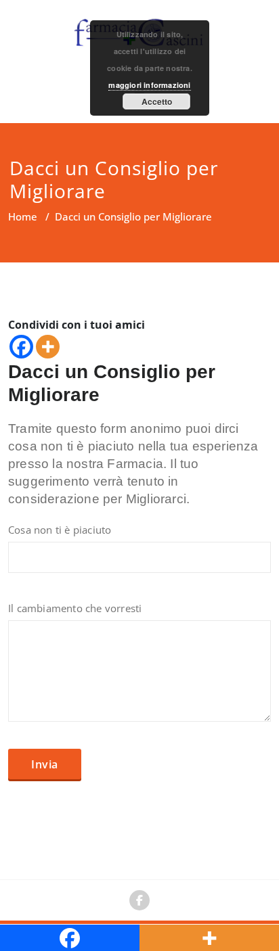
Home (22, 216)
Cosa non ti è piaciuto (59, 529)
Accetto (157, 101)
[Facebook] (21, 346)
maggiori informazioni (149, 85)
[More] (48, 346)
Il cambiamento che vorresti (75, 608)
